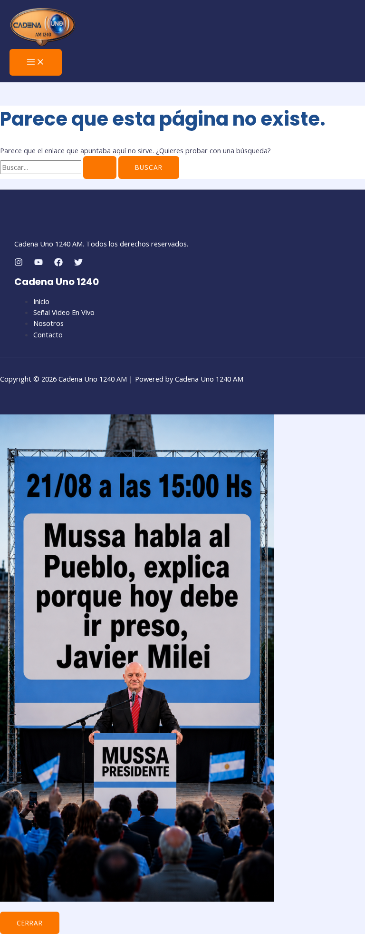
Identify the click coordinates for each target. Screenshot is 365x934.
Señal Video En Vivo (64, 312)
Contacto (48, 334)
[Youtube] (38, 263)
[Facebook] (58, 263)
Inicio (41, 301)
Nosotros (48, 323)
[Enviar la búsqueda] (99, 167)
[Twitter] (78, 263)
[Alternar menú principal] (36, 62)
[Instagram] (18, 263)
